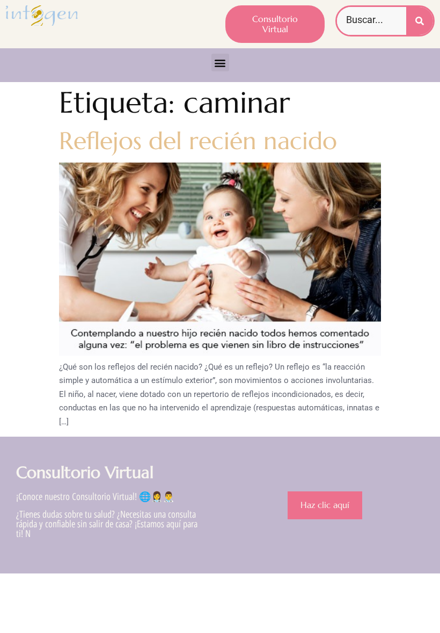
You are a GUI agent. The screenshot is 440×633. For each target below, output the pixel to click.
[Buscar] (419, 21)
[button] (220, 62)
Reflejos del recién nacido (198, 141)
